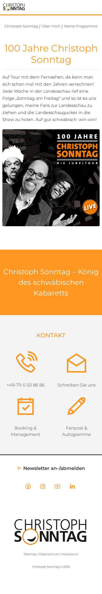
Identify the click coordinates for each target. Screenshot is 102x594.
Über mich (51, 26)
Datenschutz (48, 524)
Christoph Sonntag (21, 26)
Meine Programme (80, 26)
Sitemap (30, 524)
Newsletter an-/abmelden (53, 438)
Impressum (70, 524)
